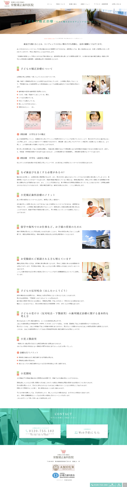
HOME (45, 38)
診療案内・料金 (51, 38)
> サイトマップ (59, 480)
